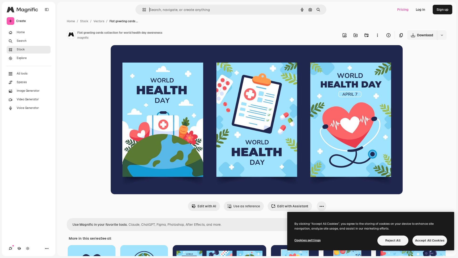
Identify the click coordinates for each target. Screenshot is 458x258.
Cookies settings (307, 240)
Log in (420, 9)
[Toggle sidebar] (47, 9)
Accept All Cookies (429, 240)
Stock (84, 21)
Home (71, 21)
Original (141, 54)
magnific (83, 38)
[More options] (377, 35)
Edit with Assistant (292, 206)
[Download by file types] (442, 35)
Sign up (442, 9)
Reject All (393, 240)
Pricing (403, 9)
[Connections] (10, 248)
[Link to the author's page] (71, 35)
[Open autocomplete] (142, 9)
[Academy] (19, 248)
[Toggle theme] (27, 248)
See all (105, 238)
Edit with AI (207, 206)
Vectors (99, 21)
